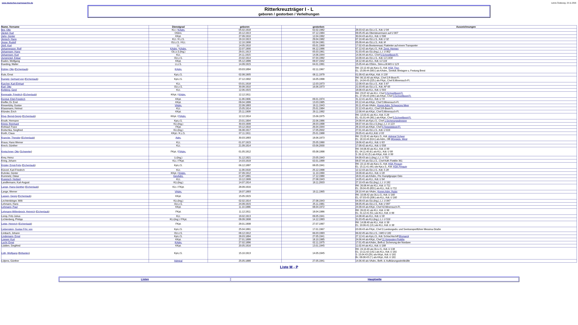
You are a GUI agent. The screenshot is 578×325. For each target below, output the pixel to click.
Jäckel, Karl (7, 33)
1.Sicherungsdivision (395, 120)
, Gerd (9, 90)
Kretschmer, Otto (10, 151)
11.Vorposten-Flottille (393, 239)
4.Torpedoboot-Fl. (391, 127)
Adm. (178, 137)
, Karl (6, 45)
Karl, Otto (6, 86)
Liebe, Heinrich (9, 224)
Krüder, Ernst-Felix (11, 165)
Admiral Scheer (396, 136)
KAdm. (181, 30)
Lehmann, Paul (9, 207)
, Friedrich (11, 94)
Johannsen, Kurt (10, 55)
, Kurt (8, 239)
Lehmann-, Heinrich (18, 211)
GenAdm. (178, 176)
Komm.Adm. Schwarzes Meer (393, 105)
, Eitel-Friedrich (13, 99)
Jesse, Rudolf (8, 42)
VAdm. (178, 105)
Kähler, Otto (7, 69)
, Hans (9, 39)
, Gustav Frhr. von (17, 229)
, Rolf (11, 48)
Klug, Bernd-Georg (11, 116)
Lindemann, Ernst (10, 236)
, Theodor (10, 137)
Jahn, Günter (8, 36)
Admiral (178, 261)
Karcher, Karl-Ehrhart (12, 83)
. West (399, 139)
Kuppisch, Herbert (11, 179)
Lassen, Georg (9, 196)
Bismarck (404, 236)
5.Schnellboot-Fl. (389, 55)
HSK (393, 68)
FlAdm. (182, 116)
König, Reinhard (10, 124)
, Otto (6, 30)
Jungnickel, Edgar (11, 58)
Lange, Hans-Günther (12, 187)
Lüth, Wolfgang (9, 253)
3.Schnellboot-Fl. (394, 93)
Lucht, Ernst (7, 242)
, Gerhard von (12, 79)
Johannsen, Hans (10, 51)
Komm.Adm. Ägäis (387, 191)
